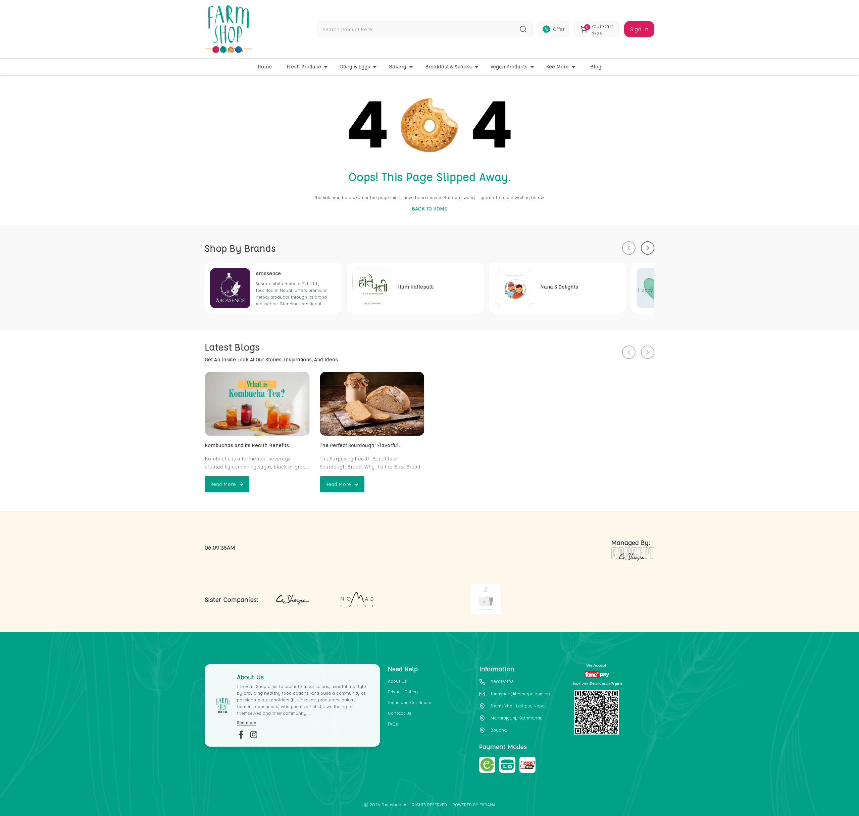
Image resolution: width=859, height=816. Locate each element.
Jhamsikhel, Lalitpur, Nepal (518, 705)
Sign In (639, 29)
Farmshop (391, 804)
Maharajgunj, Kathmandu (517, 717)
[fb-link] (241, 735)
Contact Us (399, 713)
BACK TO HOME (429, 208)
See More (557, 66)
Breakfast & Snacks (448, 66)
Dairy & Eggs (355, 66)
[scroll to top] (818, 799)
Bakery (397, 66)
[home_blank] (228, 29)
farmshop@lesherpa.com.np (520, 693)
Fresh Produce (304, 66)
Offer (559, 29)
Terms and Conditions (410, 702)
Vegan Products (509, 66)
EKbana (487, 804)
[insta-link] (254, 735)
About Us (397, 681)
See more (246, 722)
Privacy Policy (403, 691)
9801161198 (502, 681)
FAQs (393, 724)
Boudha (499, 730)
